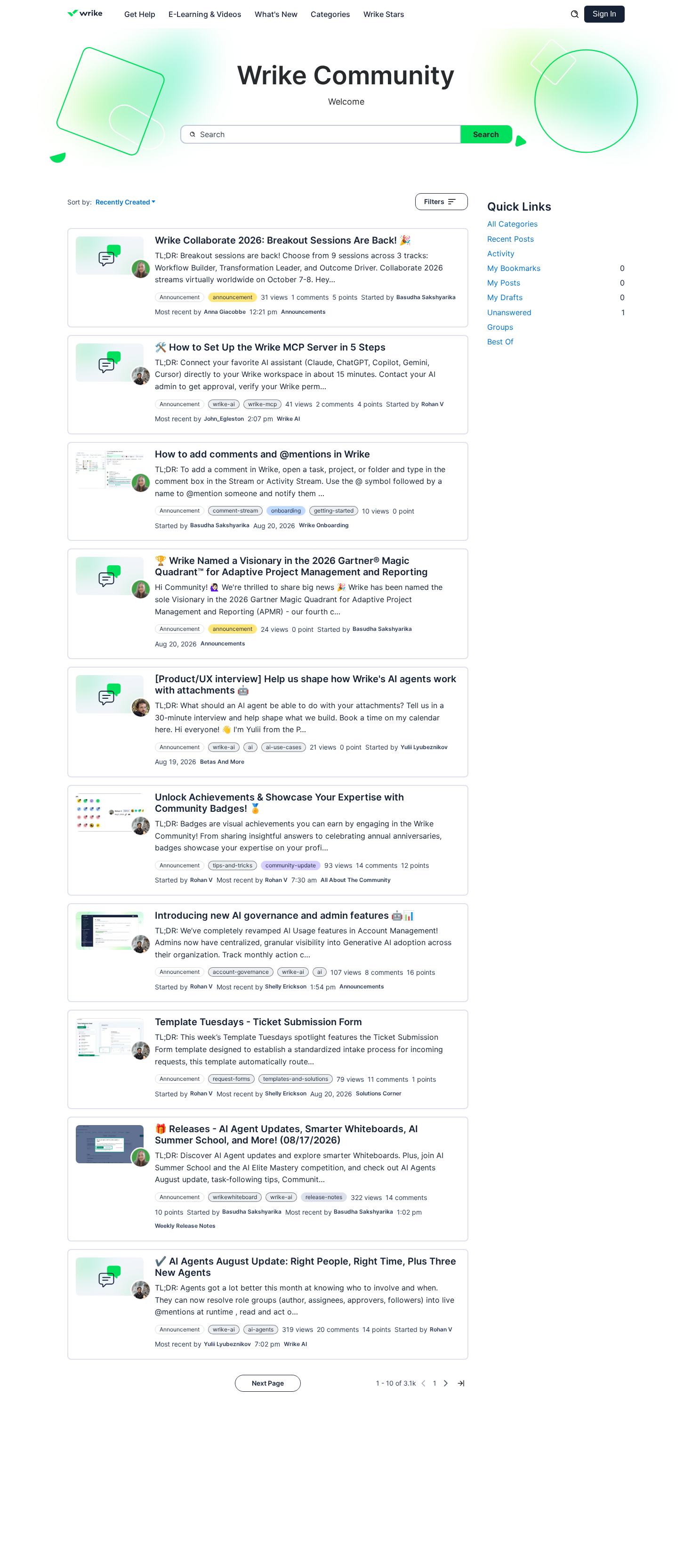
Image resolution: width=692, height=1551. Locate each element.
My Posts (556, 282)
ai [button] (250, 747)
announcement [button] (232, 297)
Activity (501, 253)
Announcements (303, 311)
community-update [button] (291, 865)
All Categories (512, 224)
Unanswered (556, 312)
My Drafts (556, 297)
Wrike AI (288, 418)
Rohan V (432, 404)
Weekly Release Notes (185, 1225)
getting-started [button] (334, 510)
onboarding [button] (286, 510)
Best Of (500, 341)
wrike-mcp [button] (262, 404)
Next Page (268, 1383)
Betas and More (222, 761)
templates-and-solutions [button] (295, 1078)
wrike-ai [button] (224, 404)
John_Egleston (224, 418)
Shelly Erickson (285, 986)
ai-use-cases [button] (283, 747)
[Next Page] (445, 1383)
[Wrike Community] (86, 14)
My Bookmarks (556, 268)
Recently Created (123, 202)
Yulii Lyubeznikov (424, 747)
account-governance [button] (241, 971)
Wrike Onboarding (324, 525)
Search (486, 134)
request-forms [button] (231, 1078)
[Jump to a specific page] (460, 1383)
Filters (434, 201)
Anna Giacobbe (225, 311)
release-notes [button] (324, 1196)
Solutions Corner (379, 1093)
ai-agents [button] (261, 1329)
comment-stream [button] (235, 510)
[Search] (574, 14)
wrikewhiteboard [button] (235, 1196)
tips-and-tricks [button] (232, 865)
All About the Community (356, 879)
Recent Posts (510, 239)
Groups (500, 327)
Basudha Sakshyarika (426, 297)
